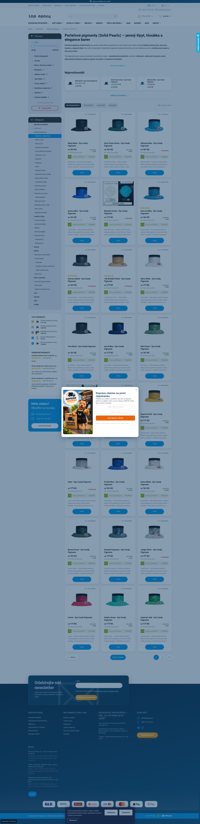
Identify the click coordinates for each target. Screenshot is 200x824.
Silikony (37, 228)
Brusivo (36, 247)
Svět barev (37, 128)
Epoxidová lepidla (40, 224)
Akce (35, 301)
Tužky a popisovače (42, 270)
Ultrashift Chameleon (42, 147)
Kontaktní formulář (45, 426)
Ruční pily (39, 262)
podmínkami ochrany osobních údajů (107, 691)
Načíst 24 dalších (118, 657)
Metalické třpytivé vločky (43, 174)
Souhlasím (126, 812)
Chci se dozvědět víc (117, 66)
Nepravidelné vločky (41, 178)
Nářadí (36, 251)
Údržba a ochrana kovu (42, 289)
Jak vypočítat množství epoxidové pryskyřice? (112, 724)
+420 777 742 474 (43, 419)
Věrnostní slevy (33, 730)
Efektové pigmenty (41, 132)
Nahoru (73, 657)
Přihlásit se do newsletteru (86, 697)
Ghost (37, 166)
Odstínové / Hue (40, 155)
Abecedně (112, 105)
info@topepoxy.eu (43, 414)
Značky (36, 304)
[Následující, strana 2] (162, 657)
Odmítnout (111, 812)
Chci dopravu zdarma (115, 418)
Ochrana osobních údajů (87, 5)
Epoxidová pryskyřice (41, 124)
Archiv (32, 794)
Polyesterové (39, 239)
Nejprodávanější (72, 105)
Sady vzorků (38, 209)
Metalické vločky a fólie (42, 205)
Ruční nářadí (39, 258)
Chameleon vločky (41, 182)
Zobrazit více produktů (118, 95)
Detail (82, 173)
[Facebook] (138, 727)
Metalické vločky (40, 170)
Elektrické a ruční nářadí (42, 255)
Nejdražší (101, 105)
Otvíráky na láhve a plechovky (45, 266)
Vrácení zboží (46, 5)
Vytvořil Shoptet (150, 816)
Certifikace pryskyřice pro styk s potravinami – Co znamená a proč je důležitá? (113, 731)
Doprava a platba (33, 5)
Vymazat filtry (46, 108)
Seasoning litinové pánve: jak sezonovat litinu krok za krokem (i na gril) (43, 779)
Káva (35, 293)
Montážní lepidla (40, 232)
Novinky (36, 297)
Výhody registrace (70, 5)
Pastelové (38, 163)
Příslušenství (39, 243)
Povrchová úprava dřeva (42, 281)
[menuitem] (39, 23)
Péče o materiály (39, 278)
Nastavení (73, 820)
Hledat (115, 16)
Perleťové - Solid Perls (42, 136)
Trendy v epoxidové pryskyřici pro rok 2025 (113, 738)
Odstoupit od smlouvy (9, 821)
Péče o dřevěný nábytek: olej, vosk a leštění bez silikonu (42, 765)
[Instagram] (142, 727)
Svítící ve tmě (39, 140)
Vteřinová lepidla (40, 220)
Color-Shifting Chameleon (43, 151)
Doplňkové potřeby (41, 212)
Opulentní (38, 159)
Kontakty (101, 5)
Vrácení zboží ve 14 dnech (36, 727)
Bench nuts (38, 274)
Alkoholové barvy (40, 201)
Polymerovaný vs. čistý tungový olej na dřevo (42, 752)
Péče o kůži (38, 285)
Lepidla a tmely (39, 216)
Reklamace (57, 5)
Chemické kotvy (40, 235)
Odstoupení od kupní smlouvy (37, 721)
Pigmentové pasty (40, 186)
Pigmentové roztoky (41, 193)
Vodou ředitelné (40, 189)
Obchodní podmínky (34, 717)
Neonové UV (39, 143)
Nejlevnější (88, 105)
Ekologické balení (33, 734)
